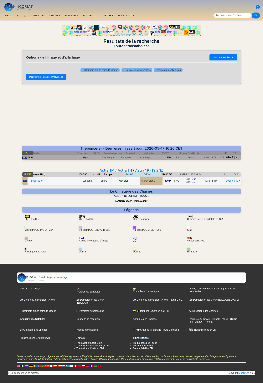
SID (169, 157)
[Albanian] (99, 366)
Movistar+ (124, 180)
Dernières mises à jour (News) (39, 299)
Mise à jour (232, 157)
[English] (18, 366)
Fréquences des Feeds (145, 343)
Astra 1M (107, 170)
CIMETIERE (107, 15)
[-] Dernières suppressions (137, 70)
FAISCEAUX (89, 15)
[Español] (47, 366)
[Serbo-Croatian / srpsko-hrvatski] (87, 366)
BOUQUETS (71, 15)
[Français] (22, 366)
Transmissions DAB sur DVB (35, 338)
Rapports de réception (88, 319)
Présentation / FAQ (29, 288)
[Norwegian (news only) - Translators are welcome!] (39, 366)
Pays (85, 157)
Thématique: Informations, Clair (92, 345)
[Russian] (83, 366)
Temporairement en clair (168, 70)
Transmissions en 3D (204, 330)
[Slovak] (63, 366)
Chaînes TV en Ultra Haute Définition (159, 330)
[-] (25, 15)
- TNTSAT (233, 319)
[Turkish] (79, 366)
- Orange (198, 321)
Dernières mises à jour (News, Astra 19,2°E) (216, 299)
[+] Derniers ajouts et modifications (100, 70)
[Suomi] (71, 366)
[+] (18, 15)
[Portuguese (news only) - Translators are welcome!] (43, 366)
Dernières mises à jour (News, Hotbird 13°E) (159, 299)
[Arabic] (75, 366)
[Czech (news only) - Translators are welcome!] (59, 366)
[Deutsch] (31, 366)
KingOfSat (243, 373)
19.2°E (157, 170)
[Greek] (67, 366)
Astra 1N (125, 170)
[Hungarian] (95, 366)
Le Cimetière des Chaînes (33, 330)
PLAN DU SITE (126, 15)
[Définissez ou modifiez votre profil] (258, 7)
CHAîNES (54, 15)
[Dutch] (26, 366)
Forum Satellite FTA (143, 348)
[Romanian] (91, 366)
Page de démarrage (57, 277)
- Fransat (207, 321)
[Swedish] (35, 366)
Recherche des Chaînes (205, 311)
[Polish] (55, 366)
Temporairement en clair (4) (154, 311)
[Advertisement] (131, 117)
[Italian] (51, 366)
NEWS (8, 15)
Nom (31, 157)
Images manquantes (87, 330)
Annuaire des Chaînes (145, 319)
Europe (108, 174)
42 (98, 174)
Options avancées (223, 57)
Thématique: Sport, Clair (89, 343)
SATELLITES (37, 15)
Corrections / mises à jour (133, 201)
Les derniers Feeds (143, 345)
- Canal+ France (219, 319)
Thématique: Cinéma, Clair (90, 348)
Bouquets (194, 319)
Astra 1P (142, 170)
